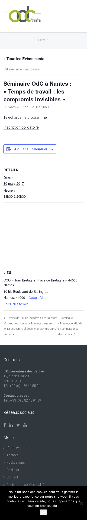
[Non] (81, 503)
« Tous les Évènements (23, 58)
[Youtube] (25, 425)
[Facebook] (4, 425)
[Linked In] (11, 425)
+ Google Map (36, 297)
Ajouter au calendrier (30, 149)
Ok (43, 512)
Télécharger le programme (25, 117)
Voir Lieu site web (16, 304)
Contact (12, 477)
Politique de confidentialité (25, 485)
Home (41, 40)
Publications (15, 462)
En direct (12, 470)
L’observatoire (16, 448)
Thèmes (12, 455)
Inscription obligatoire (21, 127)
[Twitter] (18, 425)
